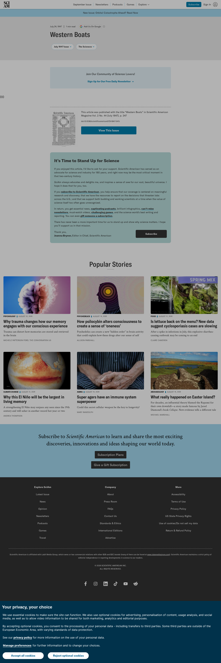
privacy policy (22, 637)
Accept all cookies (23, 655)
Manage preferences (17, 645)
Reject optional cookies (68, 655)
